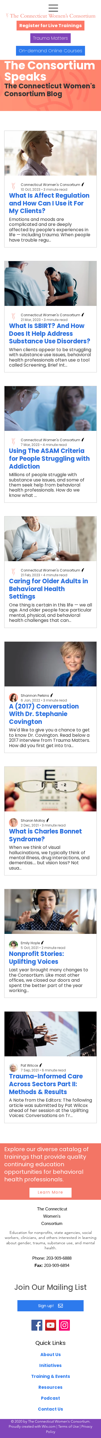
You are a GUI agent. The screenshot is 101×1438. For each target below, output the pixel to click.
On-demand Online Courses (50, 51)
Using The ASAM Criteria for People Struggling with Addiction (49, 459)
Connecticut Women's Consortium (50, 184)
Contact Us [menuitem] (50, 1409)
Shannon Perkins (35, 695)
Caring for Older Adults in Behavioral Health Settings (48, 589)
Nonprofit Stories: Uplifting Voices (36, 958)
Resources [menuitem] (50, 1387)
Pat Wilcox (29, 1065)
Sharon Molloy (33, 820)
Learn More (50, 1192)
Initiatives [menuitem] (50, 1365)
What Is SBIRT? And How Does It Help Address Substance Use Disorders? (49, 334)
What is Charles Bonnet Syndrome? (45, 835)
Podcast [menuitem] (50, 1398)
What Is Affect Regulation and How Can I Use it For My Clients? (49, 203)
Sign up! (46, 1306)
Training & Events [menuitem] (50, 1376)
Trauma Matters (50, 38)
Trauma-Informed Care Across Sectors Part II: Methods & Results (46, 1084)
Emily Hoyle (30, 943)
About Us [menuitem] (50, 1354)
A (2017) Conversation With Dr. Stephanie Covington (44, 714)
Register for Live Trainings (50, 25)
